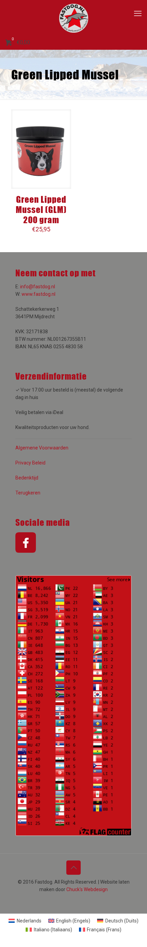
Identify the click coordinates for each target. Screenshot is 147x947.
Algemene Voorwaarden (41, 447)
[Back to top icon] (73, 867)
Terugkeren (27, 492)
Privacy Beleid (30, 462)
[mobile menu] (138, 13)
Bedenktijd (26, 477)
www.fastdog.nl (38, 294)
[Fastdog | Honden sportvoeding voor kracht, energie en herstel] (73, 17)
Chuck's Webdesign (87, 889)
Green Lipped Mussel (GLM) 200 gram (41, 209)
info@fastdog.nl (37, 286)
